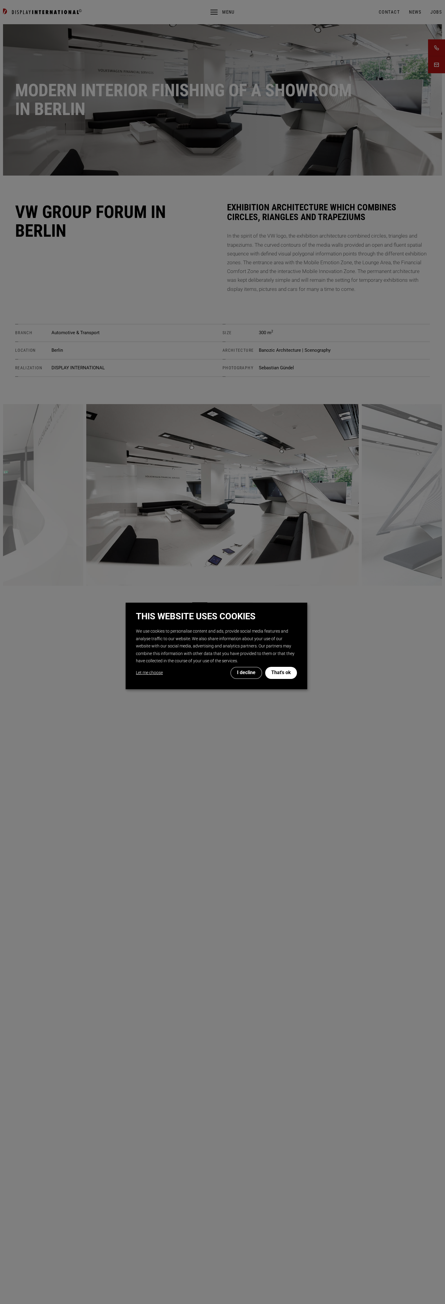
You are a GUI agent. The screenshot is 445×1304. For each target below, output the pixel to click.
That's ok (281, 672)
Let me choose (149, 672)
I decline (246, 672)
